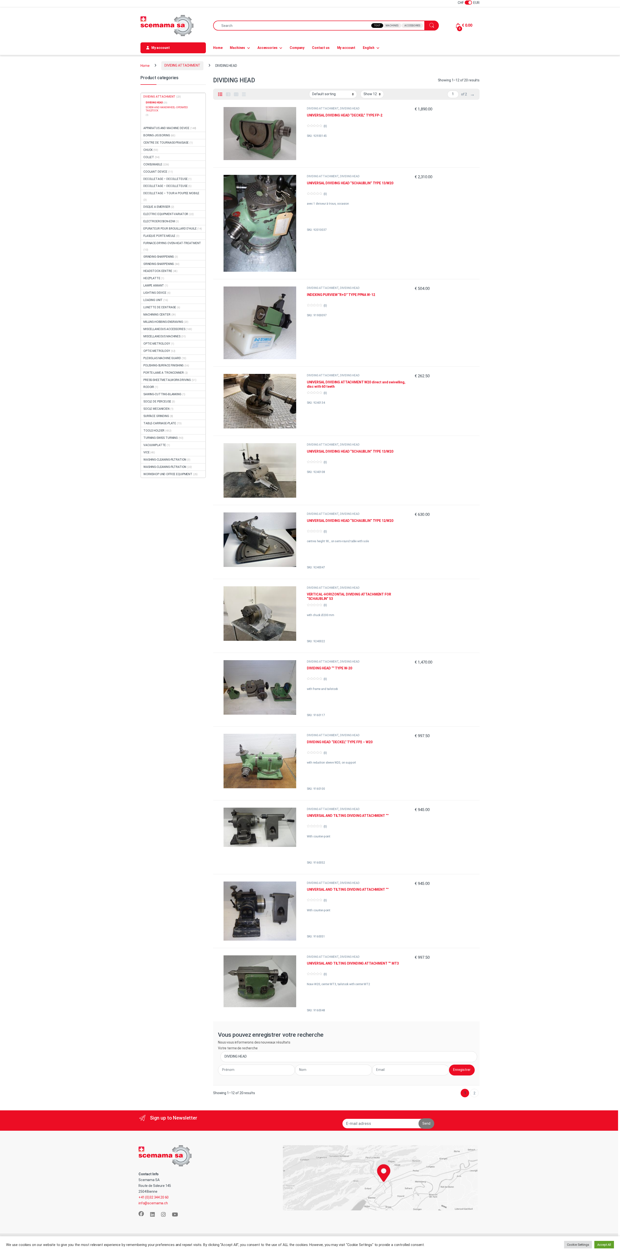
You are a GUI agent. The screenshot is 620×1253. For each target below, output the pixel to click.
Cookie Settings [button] (578, 1244)
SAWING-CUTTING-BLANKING (162, 394)
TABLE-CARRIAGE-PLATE (159, 423)
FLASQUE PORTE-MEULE (159, 236)
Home (217, 48)
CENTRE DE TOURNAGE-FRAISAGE (166, 142)
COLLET (148, 157)
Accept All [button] (604, 1244)
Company (297, 48)
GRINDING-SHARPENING (158, 256)
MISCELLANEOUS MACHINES (161, 336)
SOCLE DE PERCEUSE (157, 401)
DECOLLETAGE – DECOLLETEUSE (165, 179)
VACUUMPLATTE (154, 445)
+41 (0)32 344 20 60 (154, 1197)
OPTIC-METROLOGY (156, 343)
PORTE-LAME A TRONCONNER (163, 372)
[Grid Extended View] (244, 94)
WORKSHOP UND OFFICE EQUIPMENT (167, 474)
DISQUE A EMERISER (156, 207)
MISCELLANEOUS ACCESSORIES (164, 329)
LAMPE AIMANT (153, 285)
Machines (392, 25)
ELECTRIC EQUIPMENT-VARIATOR (165, 214)
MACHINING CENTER (156, 314)
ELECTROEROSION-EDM (159, 221)
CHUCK (148, 150)
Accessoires (412, 25)
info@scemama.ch (153, 1203)
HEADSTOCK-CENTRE (157, 271)
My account (346, 48)
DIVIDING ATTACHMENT (182, 65)
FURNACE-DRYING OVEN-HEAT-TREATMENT (172, 243)
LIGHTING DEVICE (154, 292)
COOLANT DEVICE (155, 171)
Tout (377, 25)
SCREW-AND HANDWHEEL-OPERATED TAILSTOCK (167, 109)
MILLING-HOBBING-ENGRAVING (163, 322)
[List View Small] (228, 94)
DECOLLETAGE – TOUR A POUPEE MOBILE (171, 193)
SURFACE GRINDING (156, 416)
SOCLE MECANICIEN (156, 408)
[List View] (220, 94)
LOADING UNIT (153, 300)
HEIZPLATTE (151, 278)
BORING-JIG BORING (156, 135)
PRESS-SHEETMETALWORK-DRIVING (167, 380)
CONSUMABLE (152, 164)
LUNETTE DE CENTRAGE (159, 307)
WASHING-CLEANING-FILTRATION (164, 459)
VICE (146, 452)
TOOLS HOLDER (153, 430)
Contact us (321, 48)
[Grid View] (236, 94)
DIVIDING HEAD (350, 108)
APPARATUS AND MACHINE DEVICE (166, 128)
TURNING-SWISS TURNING (160, 438)
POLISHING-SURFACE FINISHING (163, 365)
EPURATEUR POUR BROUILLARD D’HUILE (169, 228)
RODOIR (148, 387)
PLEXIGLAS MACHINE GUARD (162, 358)
